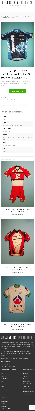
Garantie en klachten (28, 389)
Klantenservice (26, 378)
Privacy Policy (26, 386)
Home (2, 373)
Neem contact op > (5, 361)
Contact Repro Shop (28, 394)
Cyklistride (3, 403)
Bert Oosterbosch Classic (6, 409)
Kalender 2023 (4, 401)
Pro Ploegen (11, 99)
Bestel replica (17, 91)
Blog (2, 381)
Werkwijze (23, 105)
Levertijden (25, 376)
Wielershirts (3, 376)
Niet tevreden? (26, 381)
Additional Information (10, 105)
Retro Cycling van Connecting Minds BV (20, 351)
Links (2, 384)
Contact (2, 386)
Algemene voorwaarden (28, 391)
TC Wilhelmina (4, 406)
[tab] (10, 105)
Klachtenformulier (27, 384)
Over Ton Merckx (5, 378)
